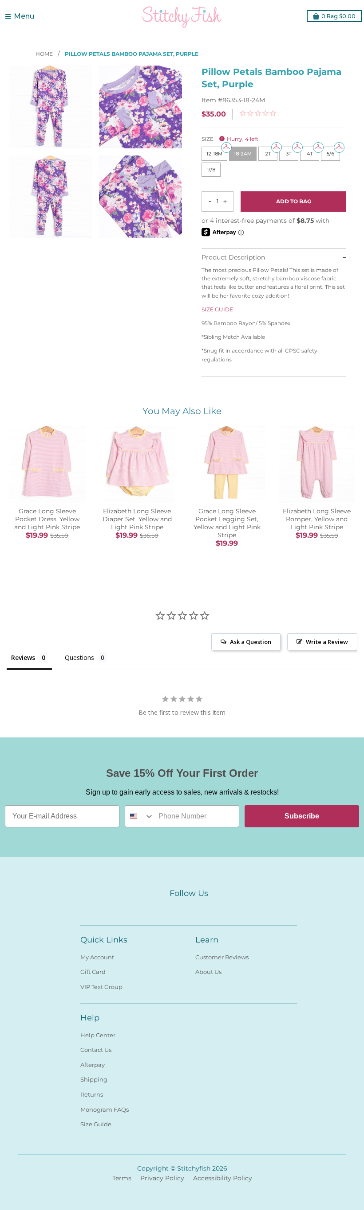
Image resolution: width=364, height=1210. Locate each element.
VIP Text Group (101, 986)
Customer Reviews (222, 957)
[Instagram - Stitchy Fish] (188, 908)
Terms (121, 1178)
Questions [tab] (79, 657)
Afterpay (92, 1064)
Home (45, 53)
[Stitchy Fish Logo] (182, 16)
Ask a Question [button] (250, 642)
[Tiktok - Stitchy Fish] (204, 908)
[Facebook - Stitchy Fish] (172, 908)
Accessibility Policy (222, 1178)
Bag (338, 16)
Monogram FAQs (104, 1109)
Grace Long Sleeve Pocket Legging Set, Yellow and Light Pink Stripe (227, 523)
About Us (208, 971)
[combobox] (139, 816)
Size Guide (95, 1124)
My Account (97, 957)
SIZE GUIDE (217, 309)
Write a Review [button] (327, 642)
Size (231, 139)
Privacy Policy (162, 1178)
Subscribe (302, 816)
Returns (91, 1094)
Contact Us (95, 1049)
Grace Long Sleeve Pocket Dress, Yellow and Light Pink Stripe (47, 519)
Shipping (93, 1079)
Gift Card (93, 971)
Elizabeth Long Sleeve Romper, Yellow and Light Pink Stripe (317, 519)
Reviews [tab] (23, 657)
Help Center (97, 1035)
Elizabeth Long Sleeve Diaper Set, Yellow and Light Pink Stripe (137, 519)
